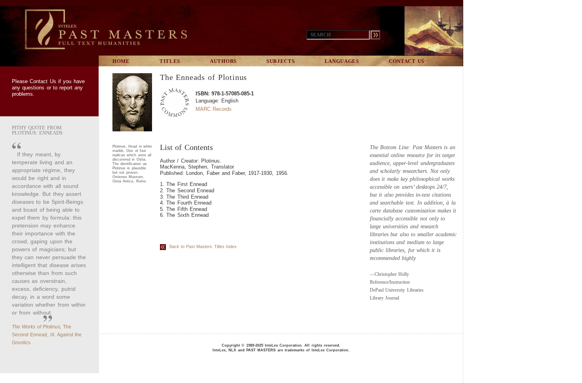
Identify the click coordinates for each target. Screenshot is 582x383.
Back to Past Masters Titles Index (201, 246)
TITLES (170, 61)
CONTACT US (406, 61)
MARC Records (214, 109)
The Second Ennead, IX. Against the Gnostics (47, 334)
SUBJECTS (280, 61)
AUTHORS (223, 61)
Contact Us (43, 81)
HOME (121, 61)
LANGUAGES (342, 61)
